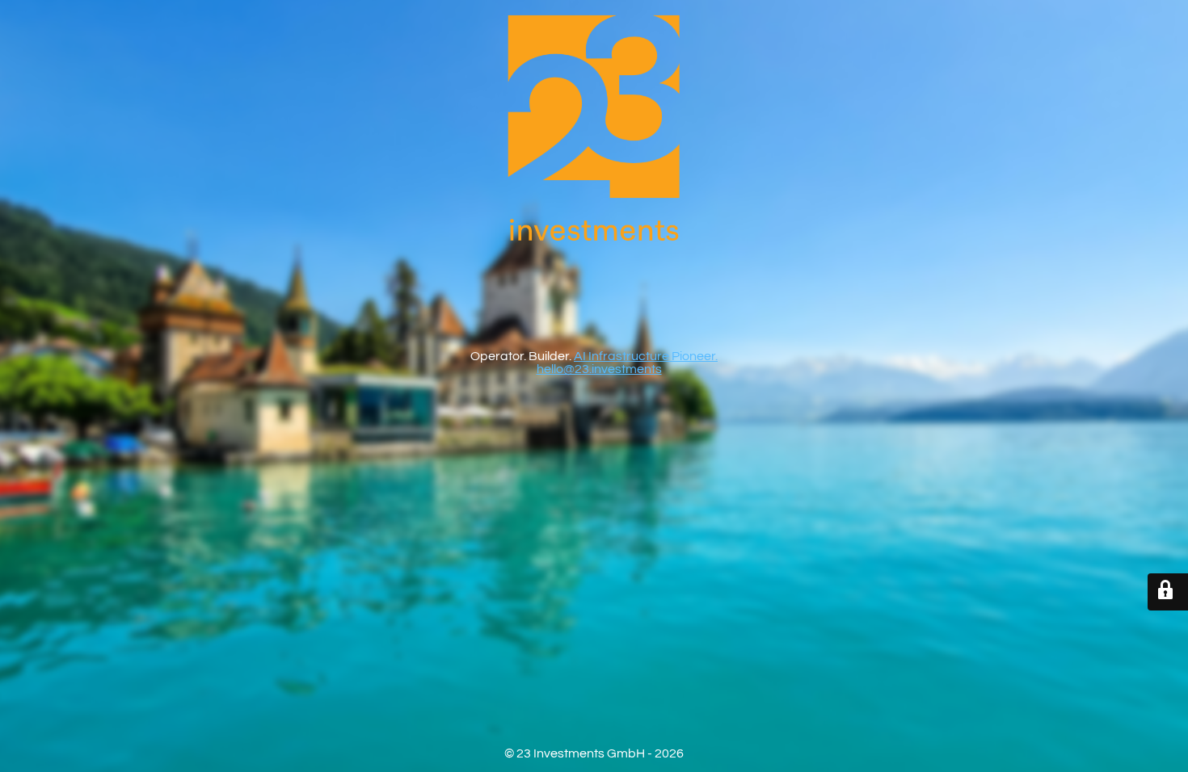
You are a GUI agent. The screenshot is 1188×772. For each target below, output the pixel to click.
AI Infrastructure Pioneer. (646, 356)
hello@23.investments (599, 369)
